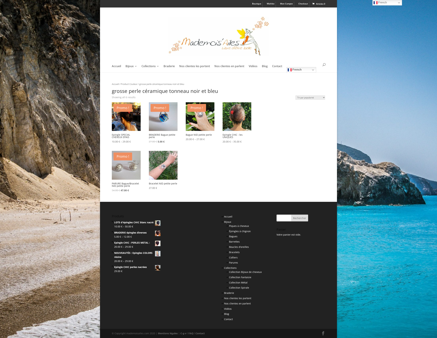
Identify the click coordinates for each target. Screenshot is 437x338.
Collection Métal (238, 282)
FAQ (190, 333)
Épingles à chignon (240, 231)
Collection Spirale (239, 287)
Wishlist (270, 4)
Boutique (256, 4)
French (297, 69)
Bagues (233, 236)
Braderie (169, 66)
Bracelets (234, 252)
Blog (265, 66)
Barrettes (234, 241)
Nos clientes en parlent (229, 66)
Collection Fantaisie (240, 277)
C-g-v (183, 333)
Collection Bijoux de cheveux (245, 272)
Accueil (116, 66)
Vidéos (253, 66)
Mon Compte (286, 4)
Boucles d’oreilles (239, 247)
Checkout (303, 4)
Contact (277, 66)
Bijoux (129, 66)
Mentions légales (168, 333)
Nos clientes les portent (194, 66)
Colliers (233, 257)
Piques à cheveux (239, 226)
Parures (233, 262)
